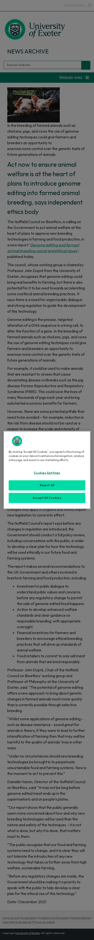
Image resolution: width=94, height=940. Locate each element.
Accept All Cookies (47, 498)
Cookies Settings (47, 473)
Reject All (47, 485)
